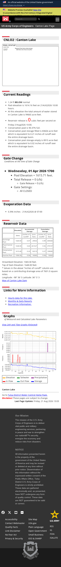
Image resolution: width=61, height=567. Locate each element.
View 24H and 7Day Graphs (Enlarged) (19, 324)
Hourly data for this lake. (20, 298)
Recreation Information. (20, 304)
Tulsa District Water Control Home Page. (28, 395)
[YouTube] (16, 512)
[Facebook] (3, 512)
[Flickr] (22, 512)
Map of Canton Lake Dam (14, 280)
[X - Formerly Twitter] (9, 512)
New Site (37, 10)
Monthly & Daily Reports (20, 301)
